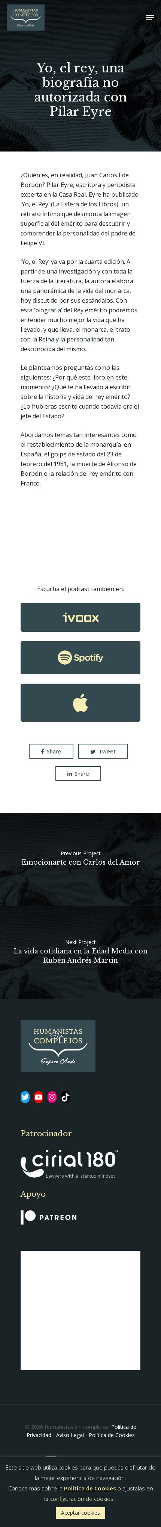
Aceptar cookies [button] (80, 1512)
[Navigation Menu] (150, 17)
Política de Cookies (112, 1435)
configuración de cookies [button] (81, 1498)
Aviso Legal (70, 1435)
